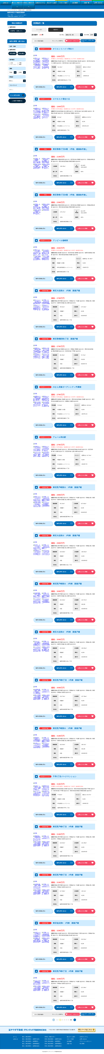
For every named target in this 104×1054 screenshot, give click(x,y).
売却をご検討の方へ (50, 1036)
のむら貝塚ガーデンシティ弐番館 (67, 387)
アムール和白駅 (59, 437)
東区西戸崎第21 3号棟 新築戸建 (67, 487)
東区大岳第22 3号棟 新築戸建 (66, 632)
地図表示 (55, 29)
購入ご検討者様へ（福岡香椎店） (31, 1043)
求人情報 (82, 1043)
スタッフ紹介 (70, 1039)
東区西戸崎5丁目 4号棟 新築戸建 (68, 971)
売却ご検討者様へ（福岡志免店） (54, 1046)
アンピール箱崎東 (60, 240)
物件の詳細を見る (40, 87)
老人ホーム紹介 (71, 1036)
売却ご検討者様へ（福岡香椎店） (54, 1043)
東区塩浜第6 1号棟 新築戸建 (66, 923)
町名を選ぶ (22, 53)
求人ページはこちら (85, 1029)
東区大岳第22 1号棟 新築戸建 (66, 291)
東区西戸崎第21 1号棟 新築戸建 (67, 728)
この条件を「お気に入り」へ (17, 30)
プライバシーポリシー (86, 1041)
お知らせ (15, 1039)
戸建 (20, 63)
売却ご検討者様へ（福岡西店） (53, 1041)
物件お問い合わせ (61, 87)
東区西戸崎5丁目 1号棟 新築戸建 (68, 680)
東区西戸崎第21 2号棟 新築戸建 (67, 584)
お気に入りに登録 (82, 87)
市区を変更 (13, 53)
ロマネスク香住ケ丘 (61, 99)
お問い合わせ (83, 1039)
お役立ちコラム (84, 1036)
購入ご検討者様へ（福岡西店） (30, 1041)
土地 (11, 63)
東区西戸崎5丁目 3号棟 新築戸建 (68, 827)
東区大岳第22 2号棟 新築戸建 (66, 535)
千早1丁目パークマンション (65, 776)
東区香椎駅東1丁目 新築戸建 (65, 339)
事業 (20, 64)
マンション (13, 64)
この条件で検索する (17, 100)
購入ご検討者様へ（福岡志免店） (31, 1046)
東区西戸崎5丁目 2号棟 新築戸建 (68, 875)
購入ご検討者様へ (27, 1036)
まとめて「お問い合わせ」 (88, 41)
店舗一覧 (69, 1043)
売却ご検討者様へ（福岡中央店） (54, 1039)
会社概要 (69, 1041)
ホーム (15, 1036)
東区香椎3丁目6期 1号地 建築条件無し (70, 149)
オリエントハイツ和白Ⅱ (63, 49)
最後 (71, 1019)
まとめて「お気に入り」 (74, 40)
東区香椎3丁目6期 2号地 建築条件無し (70, 195)
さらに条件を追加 (15, 95)
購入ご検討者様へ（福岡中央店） (31, 1039)
